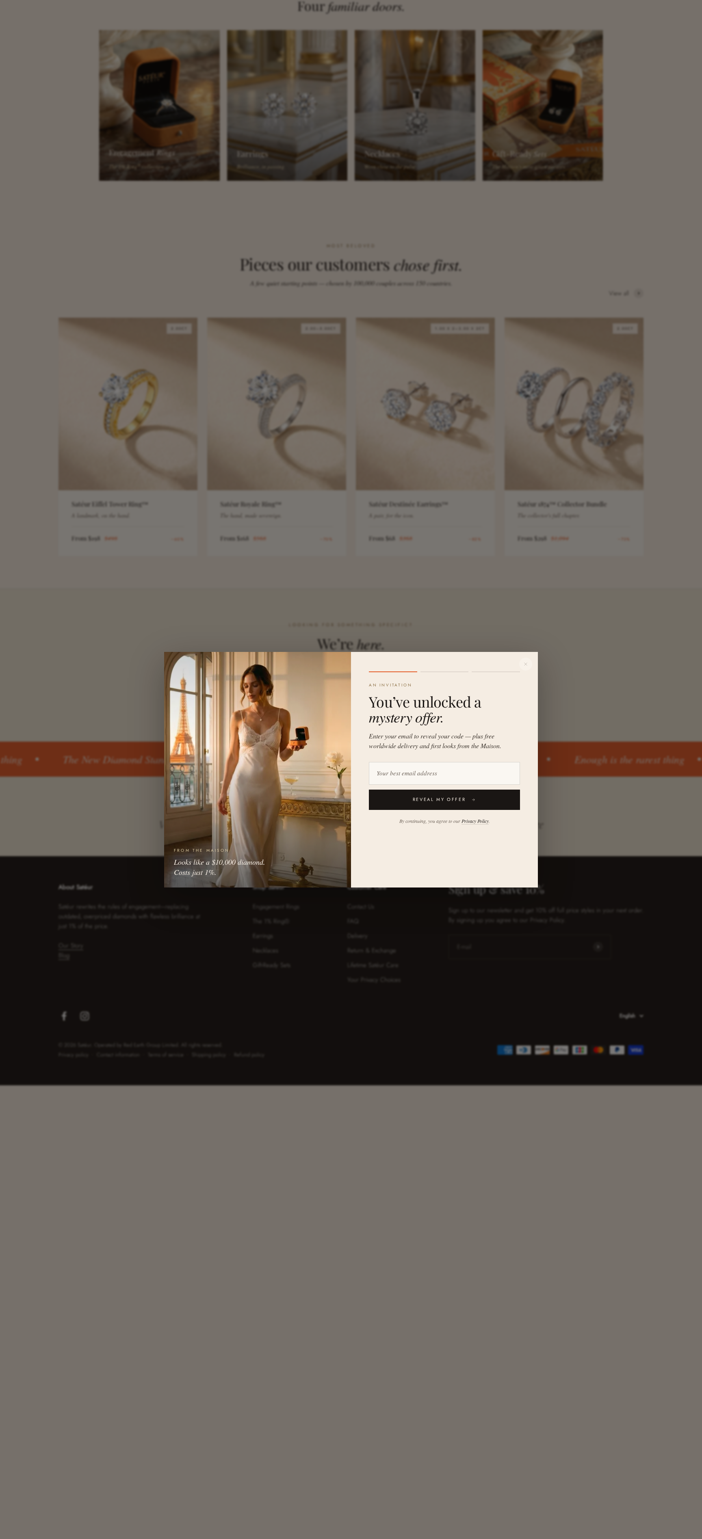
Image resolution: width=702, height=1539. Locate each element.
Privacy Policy (475, 821)
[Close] (525, 664)
